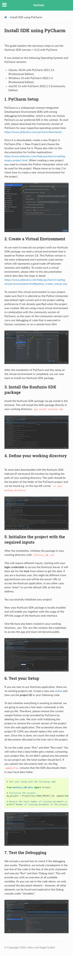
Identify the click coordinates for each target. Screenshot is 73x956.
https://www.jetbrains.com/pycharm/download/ (33, 132)
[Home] (5, 17)
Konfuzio (38, 5)
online (58, 691)
